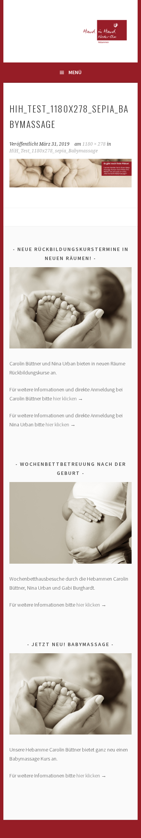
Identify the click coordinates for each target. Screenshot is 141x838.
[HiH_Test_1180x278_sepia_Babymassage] (70, 185)
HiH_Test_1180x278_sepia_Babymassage (53, 151)
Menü (75, 72)
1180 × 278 (94, 144)
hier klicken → (68, 398)
